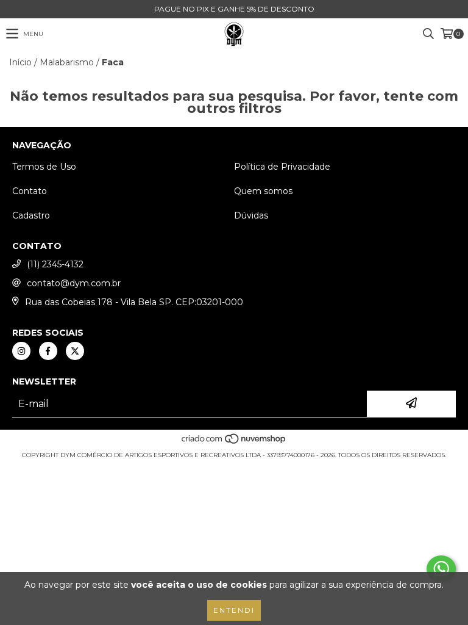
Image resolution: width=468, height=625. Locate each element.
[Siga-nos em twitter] (75, 351)
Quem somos (263, 191)
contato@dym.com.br (74, 283)
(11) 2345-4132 (55, 264)
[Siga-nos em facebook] (48, 351)
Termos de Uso (44, 166)
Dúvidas (251, 215)
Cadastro (31, 215)
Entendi (234, 610)
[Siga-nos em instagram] (21, 351)
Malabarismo (67, 62)
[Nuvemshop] (234, 443)
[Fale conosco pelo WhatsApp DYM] (441, 568)
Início (20, 62)
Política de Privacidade (282, 166)
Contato (29, 191)
